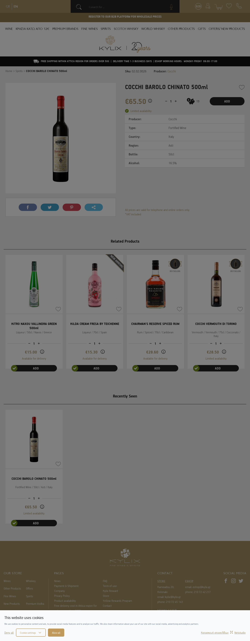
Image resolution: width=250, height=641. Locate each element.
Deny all (9, 632)
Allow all (56, 632)
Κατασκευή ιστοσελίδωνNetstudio (223, 632)
